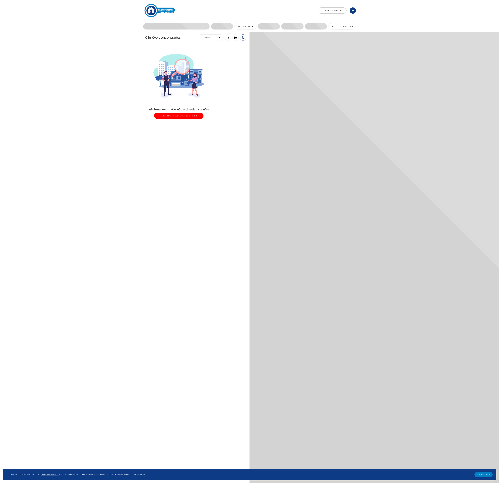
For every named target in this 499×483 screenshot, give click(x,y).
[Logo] (160, 10)
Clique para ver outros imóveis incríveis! (179, 116)
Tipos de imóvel (247, 26)
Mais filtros (342, 26)
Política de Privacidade (49, 475)
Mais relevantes (210, 37)
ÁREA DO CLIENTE (332, 10)
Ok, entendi (483, 474)
